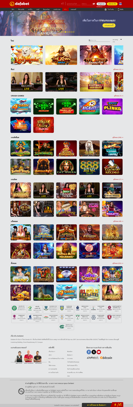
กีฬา (13, 9)
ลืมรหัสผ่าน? (99, 6)
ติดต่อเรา (70, 355)
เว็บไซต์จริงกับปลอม (73, 362)
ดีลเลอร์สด (46, 9)
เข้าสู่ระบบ (101, 4)
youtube (98, 352)
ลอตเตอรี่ (73, 9)
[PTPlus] (19, 4)
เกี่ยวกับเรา (52, 351)
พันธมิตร (69, 351)
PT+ (65, 9)
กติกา (50, 355)
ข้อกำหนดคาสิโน (72, 365)
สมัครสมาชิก (112, 4)
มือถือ (121, 9)
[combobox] (99, 40)
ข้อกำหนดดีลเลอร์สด (73, 369)
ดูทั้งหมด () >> (118, 69)
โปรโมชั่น (110, 9)
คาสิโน (30, 9)
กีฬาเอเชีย (21, 9)
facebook (89, 352)
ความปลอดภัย (53, 369)
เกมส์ (37, 9)
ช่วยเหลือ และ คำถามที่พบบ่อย (75, 374)
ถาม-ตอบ (70, 358)
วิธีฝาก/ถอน (52, 365)
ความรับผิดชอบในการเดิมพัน (56, 360)
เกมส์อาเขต (56, 9)
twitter (94, 352)
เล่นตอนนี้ (109, 25)
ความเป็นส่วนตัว (54, 372)
